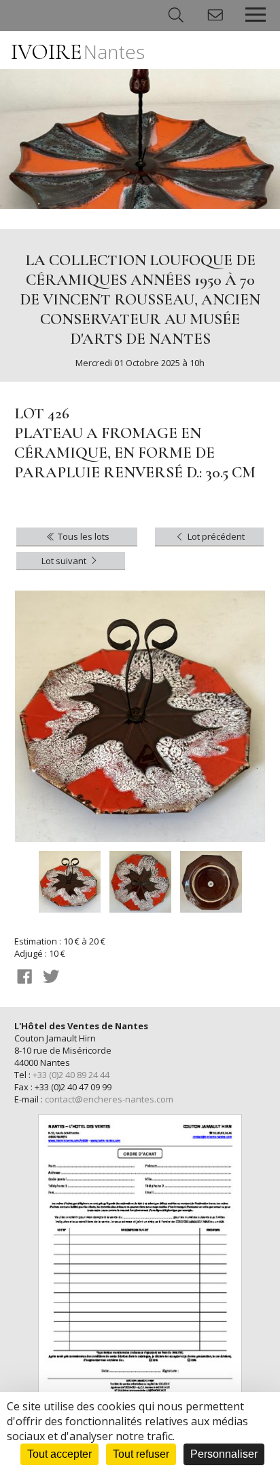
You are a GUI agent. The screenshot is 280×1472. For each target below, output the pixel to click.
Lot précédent (215, 536)
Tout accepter (59, 1454)
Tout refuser (141, 1454)
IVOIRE (78, 52)
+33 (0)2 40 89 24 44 (71, 1075)
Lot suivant (64, 561)
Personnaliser (224, 1454)
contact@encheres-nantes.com (109, 1099)
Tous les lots (82, 536)
